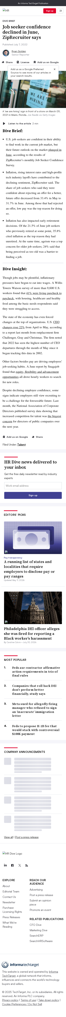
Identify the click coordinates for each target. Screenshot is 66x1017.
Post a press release (27, 837)
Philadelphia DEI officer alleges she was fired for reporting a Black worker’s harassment (32, 633)
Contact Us (9, 897)
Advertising (36, 889)
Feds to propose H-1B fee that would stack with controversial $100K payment (35, 730)
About (6, 886)
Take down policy (48, 1000)
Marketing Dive (38, 930)
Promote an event (40, 910)
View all (8, 837)
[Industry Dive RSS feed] (26, 865)
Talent (21, 444)
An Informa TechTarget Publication (33, 3)
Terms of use (28, 1000)
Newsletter (9, 902)
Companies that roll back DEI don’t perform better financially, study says (34, 690)
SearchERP (36, 935)
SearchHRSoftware (41, 941)
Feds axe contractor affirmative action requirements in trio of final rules (36, 672)
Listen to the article (23, 123)
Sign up (49, 10)
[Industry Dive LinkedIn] (5, 865)
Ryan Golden (19, 51)
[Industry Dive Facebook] (12, 865)
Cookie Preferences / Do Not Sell (22, 1004)
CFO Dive (35, 924)
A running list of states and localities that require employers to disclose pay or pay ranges (29, 569)
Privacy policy (10, 1000)
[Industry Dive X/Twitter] (19, 865)
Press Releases (11, 917)
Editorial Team (11, 891)
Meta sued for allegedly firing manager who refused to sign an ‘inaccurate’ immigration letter (34, 710)
